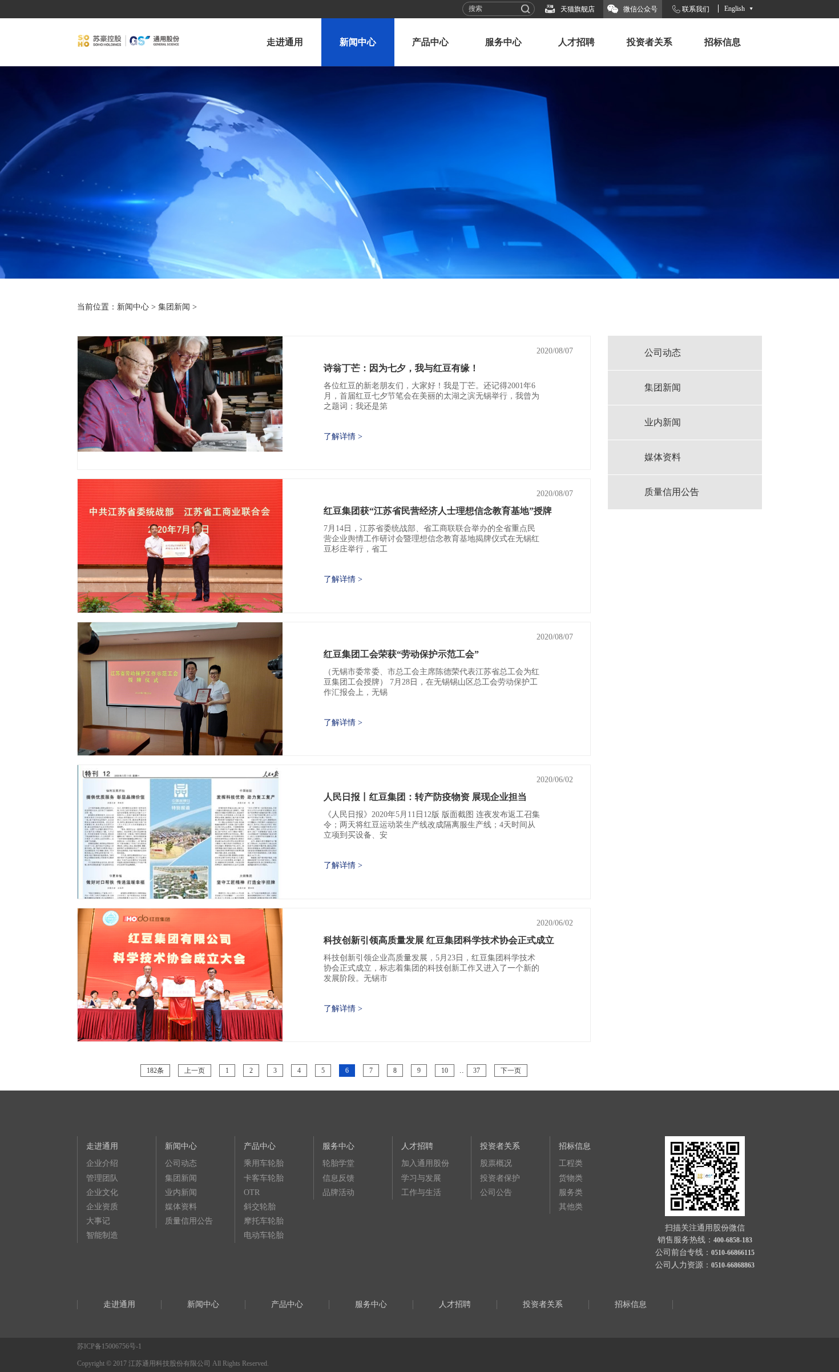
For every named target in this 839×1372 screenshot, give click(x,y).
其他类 (571, 1206)
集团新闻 (174, 307)
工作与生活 (421, 1192)
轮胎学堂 (338, 1163)
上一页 (194, 1071)
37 (476, 1071)
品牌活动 (338, 1192)
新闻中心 (358, 42)
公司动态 (662, 352)
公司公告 (496, 1192)
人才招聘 (576, 42)
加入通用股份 (425, 1163)
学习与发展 (421, 1178)
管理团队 (102, 1178)
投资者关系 (649, 42)
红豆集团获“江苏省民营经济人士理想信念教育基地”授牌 (438, 511)
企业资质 (102, 1206)
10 (444, 1071)
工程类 (571, 1163)
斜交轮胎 (260, 1206)
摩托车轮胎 (264, 1221)
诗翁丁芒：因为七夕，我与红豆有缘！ (401, 368)
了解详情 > (343, 436)
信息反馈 (338, 1178)
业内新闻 (662, 422)
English (734, 9)
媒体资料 (662, 457)
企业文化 (102, 1192)
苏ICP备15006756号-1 (109, 1346)
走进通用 (285, 42)
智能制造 (102, 1235)
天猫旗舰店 (577, 9)
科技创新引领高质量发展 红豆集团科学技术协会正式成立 (439, 940)
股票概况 (496, 1163)
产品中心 (430, 42)
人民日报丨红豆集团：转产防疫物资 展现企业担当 (425, 797)
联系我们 (695, 9)
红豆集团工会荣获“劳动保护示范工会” (401, 654)
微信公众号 (640, 9)
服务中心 (503, 42)
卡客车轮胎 (264, 1178)
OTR (252, 1192)
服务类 (571, 1192)
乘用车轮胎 (264, 1163)
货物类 (571, 1178)
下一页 (511, 1071)
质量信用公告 (671, 492)
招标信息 (722, 42)
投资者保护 (500, 1178)
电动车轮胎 (264, 1235)
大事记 (98, 1221)
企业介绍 (102, 1163)
